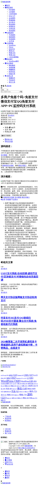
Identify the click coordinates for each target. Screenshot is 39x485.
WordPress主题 (29, 381)
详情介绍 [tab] (9, 139)
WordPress (12, 45)
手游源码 (12, 35)
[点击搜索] (21, 92)
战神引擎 (7, 391)
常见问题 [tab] (9, 141)
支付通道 (4, 155)
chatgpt (20, 375)
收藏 (9, 199)
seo (11, 377)
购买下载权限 (7, 135)
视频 (3, 400)
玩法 (9, 398)
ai (2, 375)
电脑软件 (12, 78)
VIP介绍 (8, 429)
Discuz (11, 47)
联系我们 (8, 420)
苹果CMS (12, 55)
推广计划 (8, 433)
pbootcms (12, 49)
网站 (26, 398)
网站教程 (12, 65)
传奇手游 (32, 383)
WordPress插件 (14, 61)
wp (14, 383)
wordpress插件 (6, 383)
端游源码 (12, 37)
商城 (13, 386)
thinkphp (19, 378)
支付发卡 (12, 22)
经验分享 (12, 74)
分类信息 (12, 28)
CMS (29, 375)
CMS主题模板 (14, 57)
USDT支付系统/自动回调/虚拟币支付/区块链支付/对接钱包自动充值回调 (19, 276)
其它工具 (12, 82)
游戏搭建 (12, 67)
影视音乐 (12, 26)
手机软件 (12, 80)
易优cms (11, 51)
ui (25, 378)
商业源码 (12, 24)
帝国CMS (12, 53)
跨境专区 (12, 72)
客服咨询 (8, 431)
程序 (14, 398)
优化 (24, 383)
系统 (19, 398)
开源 (9, 389)
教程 (10, 395)
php (3, 378)
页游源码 (12, 39)
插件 (33, 391)
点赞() (15, 199)
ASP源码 (12, 12)
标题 (16, 394)
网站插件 (9, 59)
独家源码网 (28, 446)
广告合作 (8, 416)
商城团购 (12, 20)
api (6, 375)
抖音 (22, 391)
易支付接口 (22, 165)
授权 (26, 391)
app (13, 375)
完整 (24, 386)
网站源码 (9, 7)
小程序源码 (13, 14)
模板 (23, 395)
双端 (7, 386)
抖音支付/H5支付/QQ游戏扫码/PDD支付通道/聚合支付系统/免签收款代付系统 (19, 320)
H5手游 (11, 41)
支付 (4, 395)
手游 (15, 391)
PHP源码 (12, 9)
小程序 (32, 386)
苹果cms (33, 398)
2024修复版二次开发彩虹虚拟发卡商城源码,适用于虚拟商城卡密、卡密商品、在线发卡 (19, 344)
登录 (9, 86)
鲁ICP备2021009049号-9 (26, 448)
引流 (14, 388)
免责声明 (8, 418)
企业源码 (12, 18)
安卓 (19, 386)
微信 (22, 388)
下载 (19, 383)
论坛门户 (12, 16)
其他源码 (12, 30)
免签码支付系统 (8, 165)
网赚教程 (12, 69)
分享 (3, 199)
